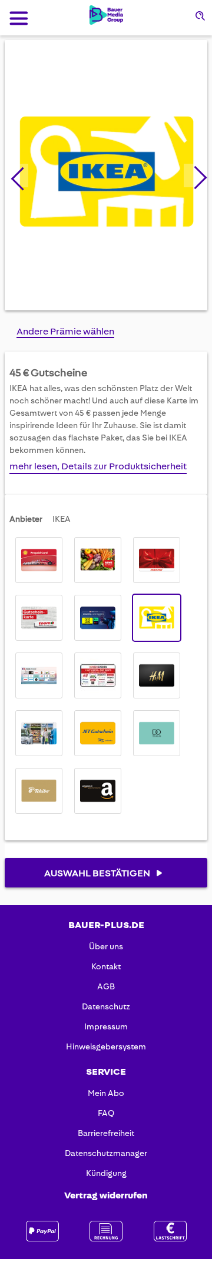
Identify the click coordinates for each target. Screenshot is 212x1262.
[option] (38, 560)
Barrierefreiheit (106, 1133)
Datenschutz (106, 1006)
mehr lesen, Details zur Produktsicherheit (98, 466)
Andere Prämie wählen (65, 331)
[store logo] (106, 15)
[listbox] (106, 675)
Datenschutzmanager (106, 1153)
